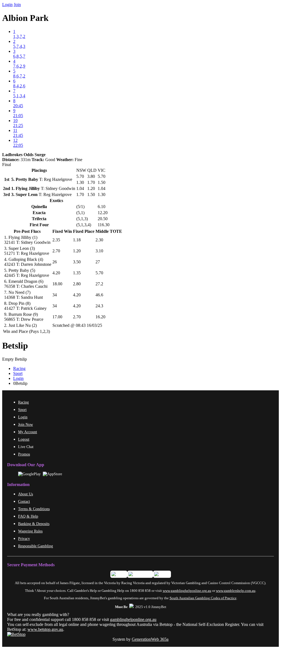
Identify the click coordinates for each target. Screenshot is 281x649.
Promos (24, 454)
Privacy (24, 538)
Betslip (15, 345)
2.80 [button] (77, 283)
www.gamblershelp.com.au (235, 591)
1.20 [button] (77, 250)
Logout (23, 439)
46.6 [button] (99, 294)
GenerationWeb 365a (150, 639)
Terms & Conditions (34, 509)
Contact (24, 501)
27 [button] (97, 261)
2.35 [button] (56, 239)
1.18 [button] (77, 239)
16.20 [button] (100, 316)
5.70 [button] (99, 272)
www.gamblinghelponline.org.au (187, 591)
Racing (19, 368)
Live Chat (25, 446)
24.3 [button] (99, 305)
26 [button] (54, 261)
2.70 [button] (56, 250)
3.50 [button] (77, 261)
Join (17, 4)
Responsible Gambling (35, 546)
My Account (27, 432)
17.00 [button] (57, 316)
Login (7, 4)
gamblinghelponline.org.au (133, 619)
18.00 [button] (57, 283)
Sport (18, 373)
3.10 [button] (99, 250)
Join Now (25, 424)
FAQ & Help (28, 516)
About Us (25, 494)
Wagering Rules (30, 531)
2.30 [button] (99, 239)
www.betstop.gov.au (45, 629)
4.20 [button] (56, 272)
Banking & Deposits (33, 523)
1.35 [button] (77, 272)
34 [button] (54, 294)
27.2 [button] (99, 283)
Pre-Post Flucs (27, 231)
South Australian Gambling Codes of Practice (203, 598)
